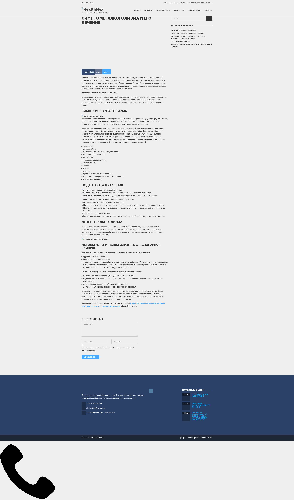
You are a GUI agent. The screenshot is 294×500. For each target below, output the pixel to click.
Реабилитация (162, 10)
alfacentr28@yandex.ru (95, 408)
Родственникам (88, 2)
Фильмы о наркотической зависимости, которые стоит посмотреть (188, 37)
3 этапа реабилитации (180, 41)
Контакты (208, 10)
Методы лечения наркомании (183, 30)
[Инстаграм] (151, 391)
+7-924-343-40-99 (94, 403)
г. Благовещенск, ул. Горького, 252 (101, 412)
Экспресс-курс (178, 10)
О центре (148, 10)
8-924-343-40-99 (205, 3)
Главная (137, 10)
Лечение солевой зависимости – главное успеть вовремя (191, 46)
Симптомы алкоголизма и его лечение (187, 33)
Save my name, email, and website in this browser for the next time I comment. (108, 349)
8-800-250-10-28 (192, 3)
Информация (194, 10)
